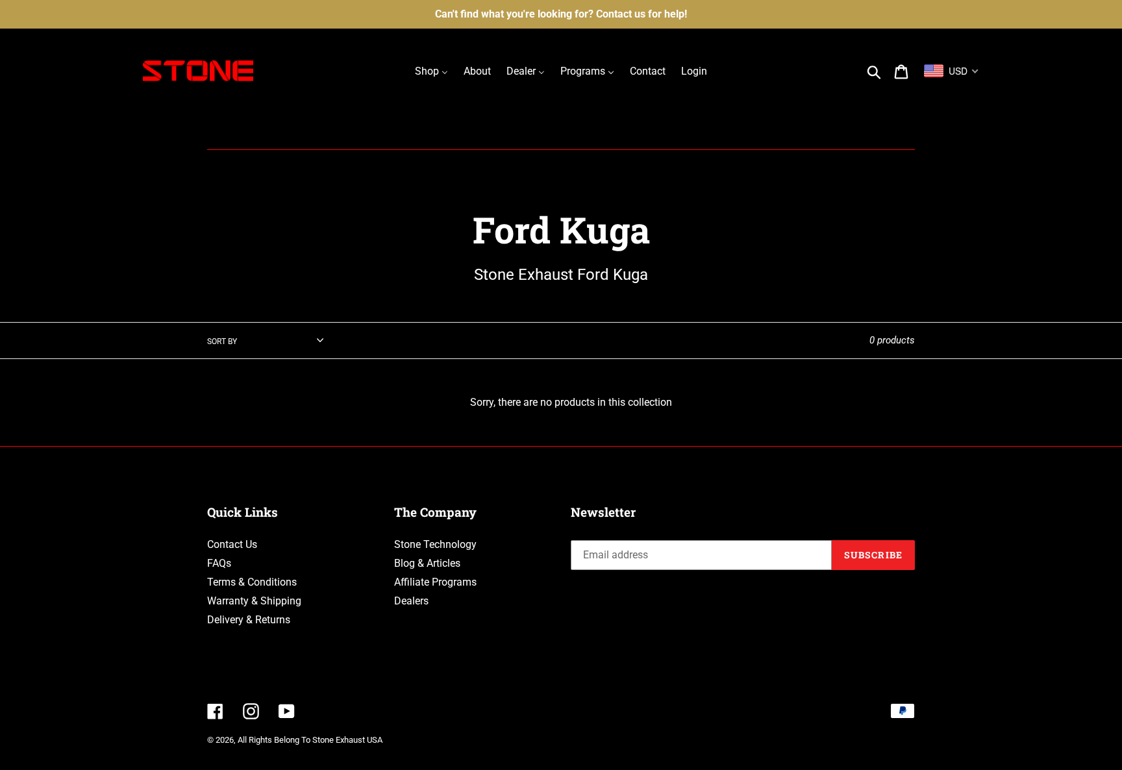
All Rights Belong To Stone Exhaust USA (310, 740)
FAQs (219, 563)
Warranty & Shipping (254, 601)
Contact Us (232, 544)
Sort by (222, 341)
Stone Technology (435, 544)
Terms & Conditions (252, 582)
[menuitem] (431, 71)
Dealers (411, 601)
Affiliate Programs (435, 582)
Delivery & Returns (248, 620)
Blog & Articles (427, 563)
